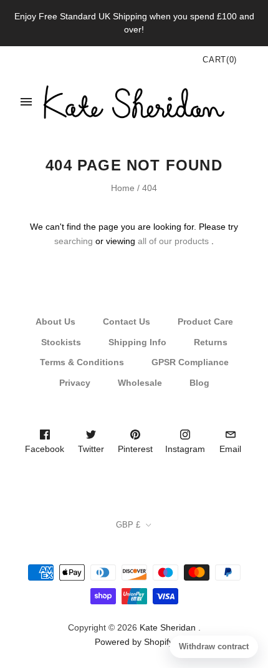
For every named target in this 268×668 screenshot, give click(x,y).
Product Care (205, 322)
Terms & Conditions (82, 362)
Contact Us (126, 322)
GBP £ (128, 524)
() (220, 59)
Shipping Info (137, 342)
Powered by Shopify (134, 642)
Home (123, 188)
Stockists (61, 342)
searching (73, 241)
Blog (199, 383)
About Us (55, 322)
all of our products (173, 241)
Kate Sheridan (168, 627)
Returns (210, 342)
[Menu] (26, 101)
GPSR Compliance (190, 362)
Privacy (74, 383)
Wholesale (140, 383)
